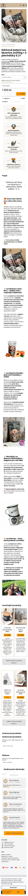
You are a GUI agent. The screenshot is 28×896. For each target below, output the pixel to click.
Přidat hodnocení (8, 746)
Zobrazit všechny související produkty (14, 662)
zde (11, 884)
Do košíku (22, 94)
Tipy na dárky (17, 101)
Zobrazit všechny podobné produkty (14, 722)
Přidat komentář (7, 762)
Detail (7, 697)
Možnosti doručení (6, 82)
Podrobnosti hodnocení (8, 46)
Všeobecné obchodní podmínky (9, 858)
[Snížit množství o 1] (6, 94)
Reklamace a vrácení (7, 856)
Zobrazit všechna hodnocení (14, 833)
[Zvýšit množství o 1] (13, 94)
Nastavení (13, 887)
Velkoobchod (4, 861)
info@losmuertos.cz (9, 842)
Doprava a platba (6, 854)
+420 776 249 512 (8, 844)
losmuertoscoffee (8, 847)
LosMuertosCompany (9, 845)
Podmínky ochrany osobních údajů (10, 860)
